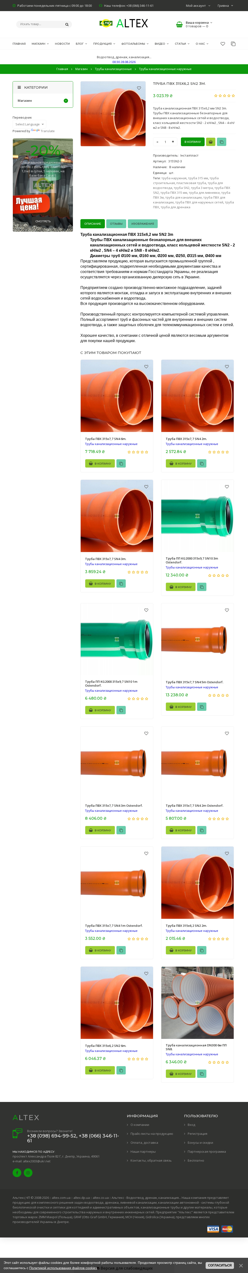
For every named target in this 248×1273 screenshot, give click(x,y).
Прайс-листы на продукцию (152, 1133)
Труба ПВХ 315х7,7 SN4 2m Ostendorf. (194, 805)
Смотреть (43, 221)
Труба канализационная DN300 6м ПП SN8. (196, 1047)
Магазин (25, 100)
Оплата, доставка (144, 1142)
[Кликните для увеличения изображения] (113, 113)
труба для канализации (183, 197)
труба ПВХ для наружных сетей (199, 202)
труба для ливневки (204, 192)
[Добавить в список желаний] (139, 88)
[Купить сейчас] (211, 141)
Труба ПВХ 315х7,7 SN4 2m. (186, 439)
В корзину (102, 463)
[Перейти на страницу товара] (117, 396)
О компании (140, 1124)
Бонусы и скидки (200, 1142)
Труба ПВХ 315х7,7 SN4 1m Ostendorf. (114, 926)
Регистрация (197, 1133)
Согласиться (220, 1265)
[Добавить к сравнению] (221, 141)
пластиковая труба (191, 183)
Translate (48, 131)
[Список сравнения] (233, 44)
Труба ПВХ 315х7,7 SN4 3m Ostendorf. (114, 805)
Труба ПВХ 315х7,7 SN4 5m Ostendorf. (194, 682)
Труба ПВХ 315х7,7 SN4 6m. (105, 439)
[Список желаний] (223, 44)
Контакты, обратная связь (151, 1160)
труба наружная (173, 178)
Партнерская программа (207, 1151)
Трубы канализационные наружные (111, 444)
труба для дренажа (175, 207)
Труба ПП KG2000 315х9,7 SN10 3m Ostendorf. (192, 560)
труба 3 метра (202, 188)
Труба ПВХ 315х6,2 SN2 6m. (105, 1046)
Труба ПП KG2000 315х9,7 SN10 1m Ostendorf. (111, 683)
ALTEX (26, 1117)
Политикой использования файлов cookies (63, 1268)
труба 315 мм (198, 178)
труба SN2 (181, 188)
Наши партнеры (143, 1151)
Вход (191, 1124)
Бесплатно (196, 1160)
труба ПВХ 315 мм (173, 192)
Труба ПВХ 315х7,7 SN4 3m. (105, 559)
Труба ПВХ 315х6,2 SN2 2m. (186, 926)
